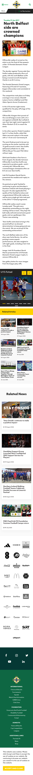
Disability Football (16, 713)
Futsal (16, 718)
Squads (16, 695)
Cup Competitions (16, 728)
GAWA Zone (17, 700)
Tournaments (16, 692)
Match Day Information (16, 697)
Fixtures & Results (16, 689)
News (16, 741)
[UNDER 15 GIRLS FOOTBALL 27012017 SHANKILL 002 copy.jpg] (16, 288)
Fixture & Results (16, 726)
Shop (16, 744)
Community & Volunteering (16, 715)
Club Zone (16, 702)
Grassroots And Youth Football (16, 710)
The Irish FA (16, 738)
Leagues (16, 731)
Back (3, 11)
